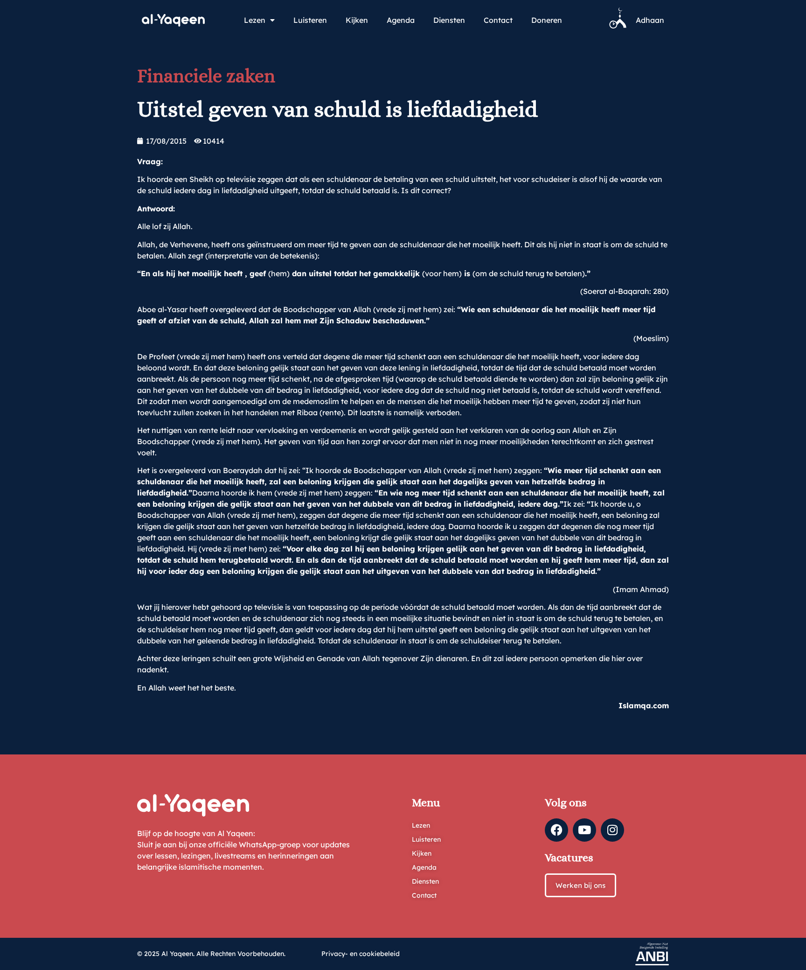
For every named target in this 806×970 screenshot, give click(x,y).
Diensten (449, 20)
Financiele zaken (206, 75)
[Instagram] (612, 830)
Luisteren (310, 20)
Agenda (401, 20)
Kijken (357, 20)
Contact (498, 20)
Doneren (546, 20)
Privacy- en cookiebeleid (360, 953)
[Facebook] (556, 830)
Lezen (254, 20)
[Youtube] (584, 830)
